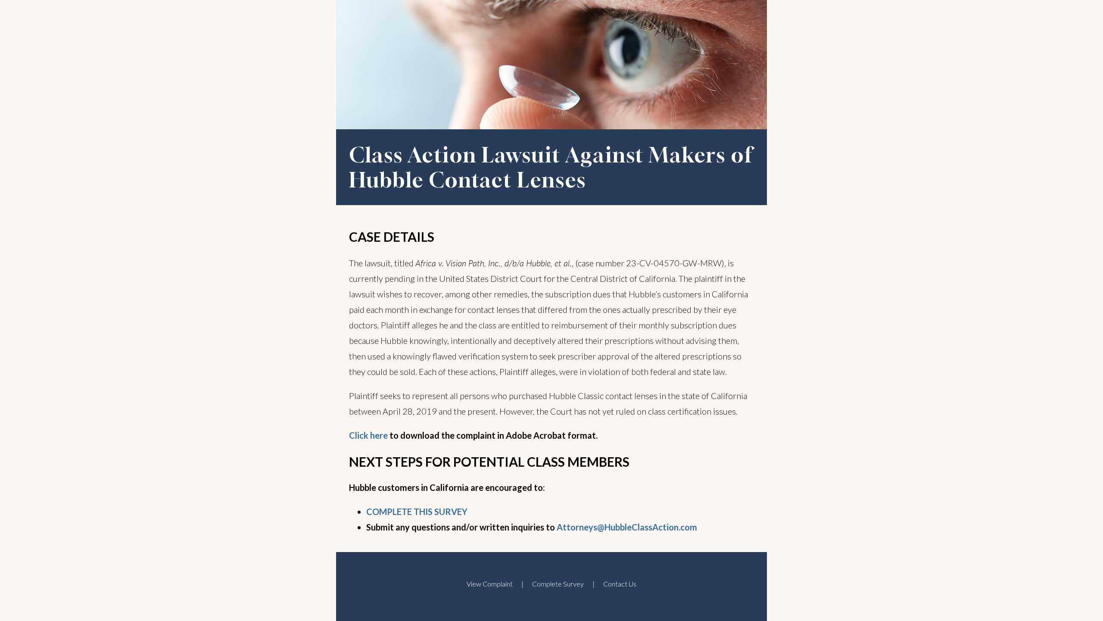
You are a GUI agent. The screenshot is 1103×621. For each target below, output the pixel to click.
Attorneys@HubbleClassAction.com (627, 527)
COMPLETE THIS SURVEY (416, 511)
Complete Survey (558, 584)
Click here (368, 435)
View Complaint (490, 584)
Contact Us (619, 584)
